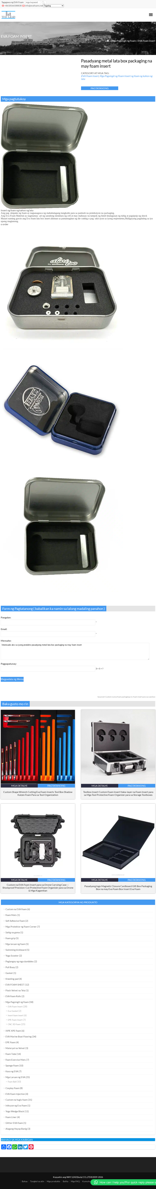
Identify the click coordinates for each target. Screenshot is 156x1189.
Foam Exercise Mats (15, 1059)
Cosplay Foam (12, 1088)
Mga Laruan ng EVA (15, 1077)
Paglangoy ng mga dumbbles (19, 961)
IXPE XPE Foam (13, 1030)
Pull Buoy (10, 967)
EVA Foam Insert (146, 40)
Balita (65, 1181)
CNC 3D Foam (14, 1024)
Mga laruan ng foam (15, 944)
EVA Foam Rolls (13, 996)
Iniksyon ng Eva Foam (16, 1105)
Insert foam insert (15, 1015)
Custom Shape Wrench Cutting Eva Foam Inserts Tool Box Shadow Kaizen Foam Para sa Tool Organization (37, 793)
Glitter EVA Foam (14, 1123)
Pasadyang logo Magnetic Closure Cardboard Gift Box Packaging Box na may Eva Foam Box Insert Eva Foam (118, 887)
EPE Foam (10, 1042)
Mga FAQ (75, 1181)
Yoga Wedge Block (14, 1111)
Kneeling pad (11, 978)
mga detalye (19, 785)
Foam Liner (10, 1117)
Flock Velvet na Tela (15, 990)
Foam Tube (10, 1054)
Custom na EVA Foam (16, 909)
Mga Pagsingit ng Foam (124, 40)
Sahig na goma (12, 932)
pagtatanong (100, 88)
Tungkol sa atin (37, 1181)
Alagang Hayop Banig (16, 1128)
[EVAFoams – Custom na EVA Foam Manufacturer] (8, 17)
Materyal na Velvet (15, 1048)
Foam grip (10, 938)
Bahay (25, 1181)
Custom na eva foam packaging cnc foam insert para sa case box (126, 697)
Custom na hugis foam (16, 1099)
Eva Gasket (13, 1011)
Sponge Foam (12, 1065)
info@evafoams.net (34, 5)
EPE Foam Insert (15, 1020)
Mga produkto (53, 1181)
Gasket (9, 973)
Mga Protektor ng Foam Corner (21, 926)
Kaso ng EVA (11, 1071)
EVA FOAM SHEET (14, 984)
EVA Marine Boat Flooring (18, 1036)
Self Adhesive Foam (15, 920)
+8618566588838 (13, 5)
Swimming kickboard (15, 949)
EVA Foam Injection (15, 1094)
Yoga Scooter (12, 955)
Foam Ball (12, 1081)
